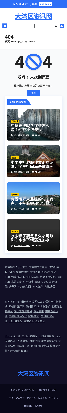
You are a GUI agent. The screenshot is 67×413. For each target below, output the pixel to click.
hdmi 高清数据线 (19, 272)
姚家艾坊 (35, 341)
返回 (33, 93)
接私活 (46, 272)
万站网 (53, 389)
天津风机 (22, 341)
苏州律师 (31, 306)
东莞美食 (16, 281)
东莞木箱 (10, 301)
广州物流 (28, 281)
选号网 (13, 286)
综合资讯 (15, 158)
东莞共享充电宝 (38, 267)
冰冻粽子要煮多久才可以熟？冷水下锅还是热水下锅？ (32, 240)
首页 (7, 41)
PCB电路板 (43, 306)
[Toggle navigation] (31, 26)
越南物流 (55, 346)
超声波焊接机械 (40, 346)
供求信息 (31, 397)
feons (24, 350)
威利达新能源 (49, 341)
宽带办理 (35, 272)
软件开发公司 (12, 350)
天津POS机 (41, 281)
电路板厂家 (23, 346)
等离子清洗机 (47, 277)
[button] (56, 26)
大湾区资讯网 (33, 16)
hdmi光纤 (22, 301)
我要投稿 (28, 405)
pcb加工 (23, 267)
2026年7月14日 (22, 245)
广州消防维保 (29, 336)
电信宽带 (39, 311)
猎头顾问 (40, 321)
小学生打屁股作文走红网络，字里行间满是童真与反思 (32, 166)
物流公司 (16, 277)
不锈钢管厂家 (16, 306)
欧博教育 (33, 316)
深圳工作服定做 (23, 311)
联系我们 (39, 405)
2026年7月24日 (22, 135)
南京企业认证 (12, 336)
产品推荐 (15, 121)
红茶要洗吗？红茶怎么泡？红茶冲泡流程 (30, 127)
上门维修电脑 (46, 336)
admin (38, 135)
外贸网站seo (36, 301)
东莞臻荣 (38, 286)
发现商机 (42, 397)
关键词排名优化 (18, 316)
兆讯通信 (50, 286)
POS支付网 (24, 286)
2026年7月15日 (22, 171)
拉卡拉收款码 (31, 277)
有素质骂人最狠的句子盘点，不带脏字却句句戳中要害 (32, 203)
